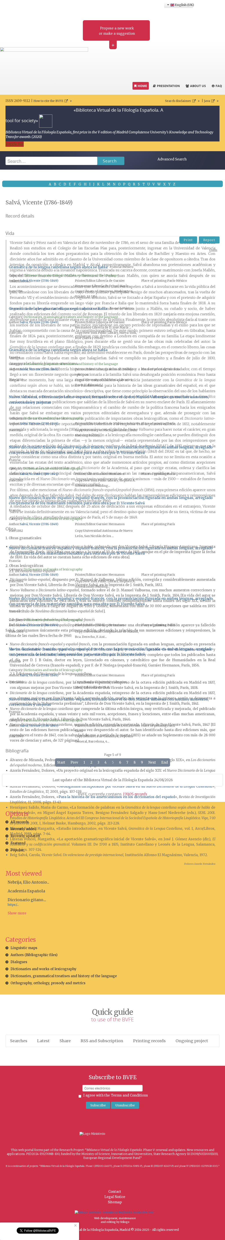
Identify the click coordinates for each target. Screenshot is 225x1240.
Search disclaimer (178, 101)
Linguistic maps (24, 948)
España (14, 357)
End (164, 762)
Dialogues (19, 962)
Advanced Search (172, 159)
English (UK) (183, 5)
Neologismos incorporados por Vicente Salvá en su (135, 786)
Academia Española (26, 891)
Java (207, 101)
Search (110, 160)
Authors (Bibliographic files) (34, 955)
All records (20, 822)
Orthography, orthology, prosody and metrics (48, 983)
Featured (18, 843)
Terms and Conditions (129, 1095)
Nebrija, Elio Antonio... (28, 882)
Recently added (23, 829)
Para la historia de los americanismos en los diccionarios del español (117, 797)
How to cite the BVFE (48, 101)
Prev (74, 762)
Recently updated (25, 836)
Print (188, 240)
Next (152, 762)
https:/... (13, 905)
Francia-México (121, 267)
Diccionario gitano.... (27, 899)
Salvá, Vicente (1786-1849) (39, 281)
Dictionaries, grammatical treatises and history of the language (71, 275)
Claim (213, 250)
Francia (14, 410)
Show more (17, 913)
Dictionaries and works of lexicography (53, 418)
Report (209, 240)
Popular (17, 850)
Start (61, 762)
